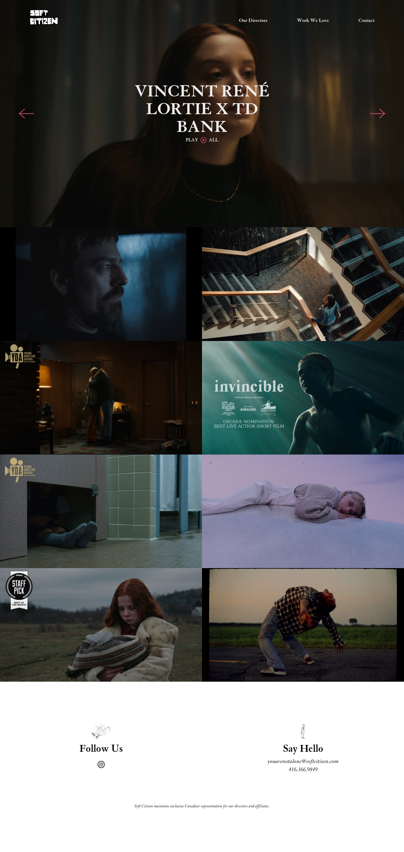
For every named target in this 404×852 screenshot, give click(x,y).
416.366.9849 (303, 770)
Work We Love (313, 20)
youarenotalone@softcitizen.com (303, 761)
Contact (366, 20)
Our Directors (253, 20)
